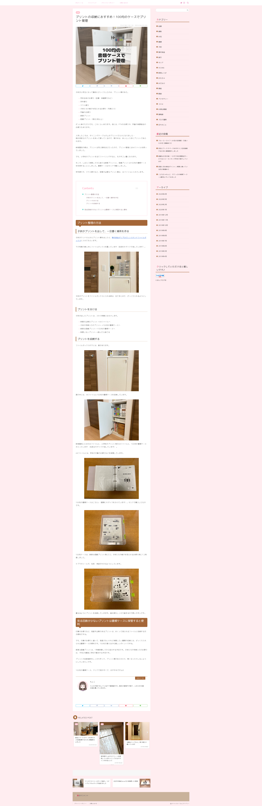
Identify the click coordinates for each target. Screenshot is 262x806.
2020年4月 (162, 194)
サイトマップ (92, 3)
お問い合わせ (124, 3)
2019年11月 (163, 220)
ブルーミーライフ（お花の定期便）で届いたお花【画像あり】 (173, 142)
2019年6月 (162, 246)
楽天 (160, 57)
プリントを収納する (93, 204)
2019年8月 (162, 236)
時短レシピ (162, 73)
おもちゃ (161, 78)
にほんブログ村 (161, 280)
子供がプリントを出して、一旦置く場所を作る (102, 198)
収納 (78, 12)
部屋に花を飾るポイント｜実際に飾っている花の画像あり (173, 168)
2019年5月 (162, 251)
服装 (160, 94)
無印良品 (161, 52)
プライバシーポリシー (108, 3)
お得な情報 (162, 109)
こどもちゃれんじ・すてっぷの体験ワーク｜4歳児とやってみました (173, 175)
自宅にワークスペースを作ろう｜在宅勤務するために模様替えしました (173, 149)
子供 (160, 47)
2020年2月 (162, 204)
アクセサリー (163, 99)
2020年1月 (162, 210)
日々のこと (162, 125)
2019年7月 (162, 241)
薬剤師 (160, 114)
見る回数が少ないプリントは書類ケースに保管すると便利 (105, 210)
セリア (160, 62)
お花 (160, 37)
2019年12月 (163, 215)
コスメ (160, 104)
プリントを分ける (92, 201)
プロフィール (79, 3)
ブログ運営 (162, 120)
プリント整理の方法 (91, 194)
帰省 (160, 88)
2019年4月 (162, 256)
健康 (160, 42)
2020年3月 (162, 199)
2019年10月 (163, 225)
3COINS (161, 68)
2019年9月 (162, 230)
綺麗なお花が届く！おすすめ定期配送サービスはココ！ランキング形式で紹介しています (173, 158)
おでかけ (161, 83)
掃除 (160, 31)
